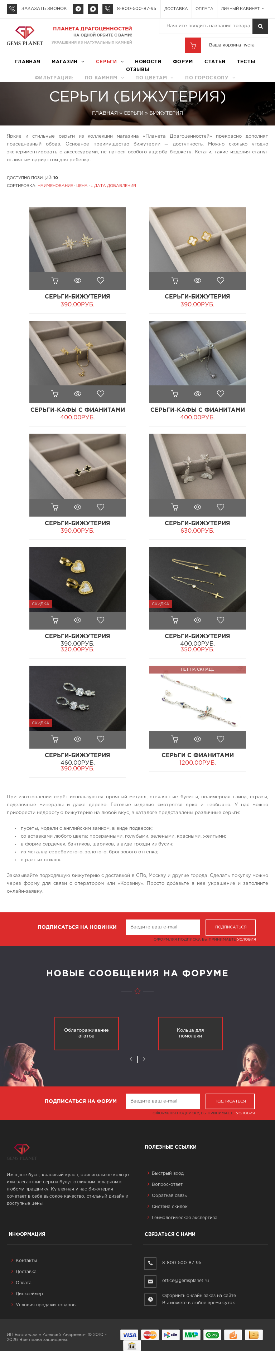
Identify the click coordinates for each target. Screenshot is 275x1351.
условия (246, 939)
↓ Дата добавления (113, 186)
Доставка (176, 9)
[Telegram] (78, 9)
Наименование (55, 186)
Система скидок (170, 1207)
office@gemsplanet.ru (185, 1281)
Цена (82, 186)
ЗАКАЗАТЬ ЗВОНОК (44, 9)
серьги (106, 62)
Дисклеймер (29, 1294)
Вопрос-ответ (167, 1185)
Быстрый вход (168, 1173)
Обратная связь (169, 1196)
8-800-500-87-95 (136, 9)
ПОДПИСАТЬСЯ (231, 927)
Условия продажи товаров (46, 1305)
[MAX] (93, 9)
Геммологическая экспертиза (184, 1218)
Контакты (26, 1261)
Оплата (204, 9)
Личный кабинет (241, 9)
